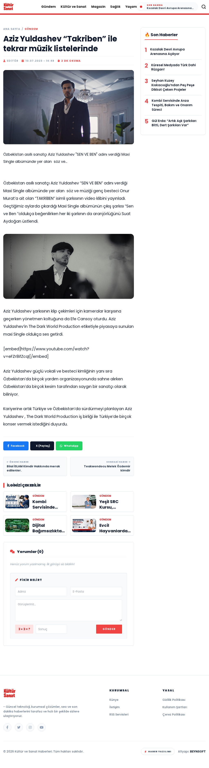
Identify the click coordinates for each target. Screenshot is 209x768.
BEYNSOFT (198, 751)
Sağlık (115, 6)
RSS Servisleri (118, 714)
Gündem (48, 6)
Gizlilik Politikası (173, 700)
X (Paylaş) (43, 446)
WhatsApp (71, 446)
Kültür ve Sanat (73, 6)
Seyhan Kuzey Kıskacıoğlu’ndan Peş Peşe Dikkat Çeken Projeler (173, 85)
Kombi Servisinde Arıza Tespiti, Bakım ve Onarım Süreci (172, 105)
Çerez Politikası (173, 714)
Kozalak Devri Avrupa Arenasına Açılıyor (167, 51)
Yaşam (131, 6)
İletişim (114, 707)
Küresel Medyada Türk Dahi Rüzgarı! (173, 67)
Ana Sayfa (11, 29)
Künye (113, 700)
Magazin (98, 6)
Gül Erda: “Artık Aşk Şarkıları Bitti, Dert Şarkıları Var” (174, 123)
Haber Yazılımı (159, 751)
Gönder (109, 629)
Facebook (17, 446)
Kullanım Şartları (174, 707)
